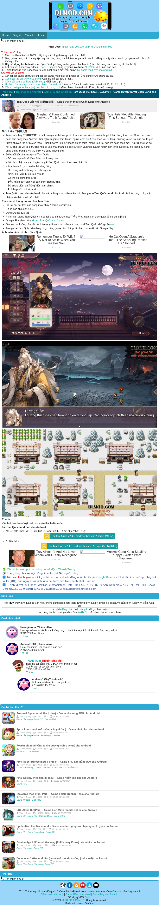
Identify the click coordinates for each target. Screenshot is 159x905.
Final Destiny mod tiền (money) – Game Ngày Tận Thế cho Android (56, 777)
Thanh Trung (46, 67)
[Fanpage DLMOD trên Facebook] (70, 887)
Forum (41, 35)
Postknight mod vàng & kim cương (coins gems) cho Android (53, 745)
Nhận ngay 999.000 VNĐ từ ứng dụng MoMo (87, 46)
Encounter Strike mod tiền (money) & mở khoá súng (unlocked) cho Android (62, 858)
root (112, 224)
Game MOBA (45, 816)
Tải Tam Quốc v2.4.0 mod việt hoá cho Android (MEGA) (82, 536)
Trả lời (24, 636)
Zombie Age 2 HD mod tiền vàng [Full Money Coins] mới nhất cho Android (61, 842)
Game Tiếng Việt (43, 767)
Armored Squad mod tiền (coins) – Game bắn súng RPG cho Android (58, 713)
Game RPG (50, 719)
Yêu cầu (29, 35)
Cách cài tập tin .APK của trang (23, 78)
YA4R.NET (84, 612)
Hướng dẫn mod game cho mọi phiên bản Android (33, 84)
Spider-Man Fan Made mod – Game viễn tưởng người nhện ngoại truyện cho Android (67, 826)
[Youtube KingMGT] (83, 887)
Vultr (87, 897)
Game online (59, 816)
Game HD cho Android (78, 894)
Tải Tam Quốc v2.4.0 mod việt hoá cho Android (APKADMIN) (82, 546)
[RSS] (76, 887)
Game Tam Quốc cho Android (48, 220)
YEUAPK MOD (92, 67)
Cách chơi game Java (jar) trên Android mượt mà (32, 87)
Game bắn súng (24, 719)
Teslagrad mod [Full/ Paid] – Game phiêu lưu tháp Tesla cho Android (57, 793)
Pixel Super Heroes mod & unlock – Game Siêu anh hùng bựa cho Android (61, 761)
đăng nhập (67, 609)
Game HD (39, 719)
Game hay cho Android (105, 894)
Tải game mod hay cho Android (94, 69)
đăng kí (84, 609)
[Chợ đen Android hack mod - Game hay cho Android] (63, 887)
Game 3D (21, 816)
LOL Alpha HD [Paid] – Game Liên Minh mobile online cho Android (56, 810)
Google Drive (104, 577)
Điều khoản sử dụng (52, 894)
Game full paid (23, 800)
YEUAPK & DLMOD (72, 900)
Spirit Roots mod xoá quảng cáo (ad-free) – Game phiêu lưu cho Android (60, 729)
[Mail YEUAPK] (96, 887)
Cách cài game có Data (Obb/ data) (25, 81)
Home (5, 35)
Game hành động (42, 735)
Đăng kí (16, 35)
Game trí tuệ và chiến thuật (65, 767)
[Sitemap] (89, 887)
